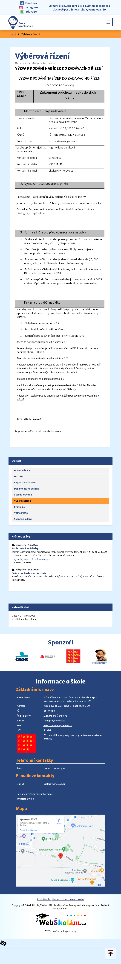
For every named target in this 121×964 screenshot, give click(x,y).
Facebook (31, 3)
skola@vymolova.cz (54, 720)
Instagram (31, 7)
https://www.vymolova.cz (57, 725)
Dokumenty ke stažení (26, 488)
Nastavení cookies (74, 899)
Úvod (13, 34)
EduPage (31, 11)
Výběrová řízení (23, 500)
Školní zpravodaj (23, 494)
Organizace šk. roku (25, 482)
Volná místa (21, 512)
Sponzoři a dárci (23, 519)
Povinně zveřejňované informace (35, 794)
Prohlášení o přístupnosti (50, 899)
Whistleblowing (25, 798)
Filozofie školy (22, 470)
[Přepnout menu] (108, 22)
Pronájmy (19, 507)
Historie (18, 476)
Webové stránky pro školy (62, 931)
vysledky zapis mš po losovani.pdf (32, 559)
